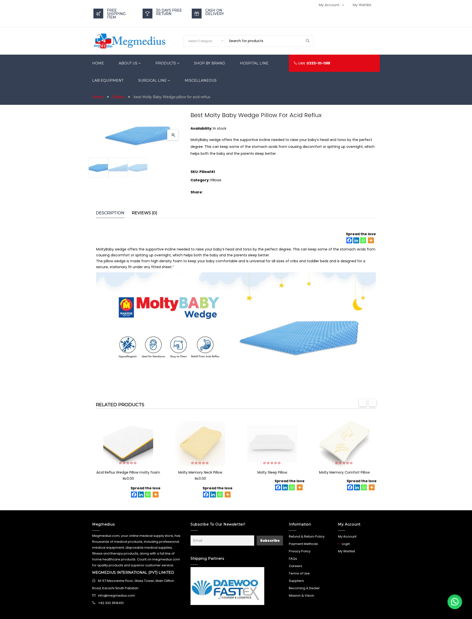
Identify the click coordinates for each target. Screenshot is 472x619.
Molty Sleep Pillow (272, 472)
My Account (329, 4)
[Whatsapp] (363, 240)
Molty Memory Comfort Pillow (344, 472)
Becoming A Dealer (304, 588)
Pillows (118, 97)
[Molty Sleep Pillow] (272, 444)
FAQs (293, 558)
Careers (295, 566)
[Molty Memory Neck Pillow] (200, 444)
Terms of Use (299, 573)
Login (346, 544)
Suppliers (296, 580)
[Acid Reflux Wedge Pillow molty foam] (128, 444)
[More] (371, 240)
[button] (172, 134)
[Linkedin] (356, 240)
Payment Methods (303, 544)
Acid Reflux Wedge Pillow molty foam (128, 472)
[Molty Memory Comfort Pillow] (344, 444)
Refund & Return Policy (306, 536)
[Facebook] (349, 240)
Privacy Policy (299, 551)
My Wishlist (362, 4)
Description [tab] (110, 213)
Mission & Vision (301, 595)
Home (97, 97)
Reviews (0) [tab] (144, 213)
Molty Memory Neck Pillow (200, 472)
